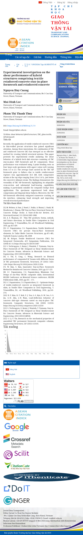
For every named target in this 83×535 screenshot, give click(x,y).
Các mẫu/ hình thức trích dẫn (67, 184)
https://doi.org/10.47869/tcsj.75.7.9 (21, 126)
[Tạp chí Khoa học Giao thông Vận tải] (17, 466)
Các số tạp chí (22, 57)
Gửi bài (37, 57)
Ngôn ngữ (12, 362)
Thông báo (66, 57)
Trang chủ (8, 57)
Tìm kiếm (12, 406)
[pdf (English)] (60, 109)
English (12, 374)
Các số (17, 65)
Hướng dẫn (51, 57)
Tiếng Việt (13, 369)
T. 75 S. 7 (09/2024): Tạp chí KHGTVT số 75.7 (40, 65)
